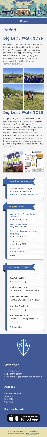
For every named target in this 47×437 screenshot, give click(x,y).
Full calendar (16, 327)
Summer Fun (15, 248)
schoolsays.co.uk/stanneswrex (23, 194)
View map (8, 402)
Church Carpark (16, 241)
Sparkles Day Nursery (19, 224)
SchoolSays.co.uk (31, 433)
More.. (13, 255)
